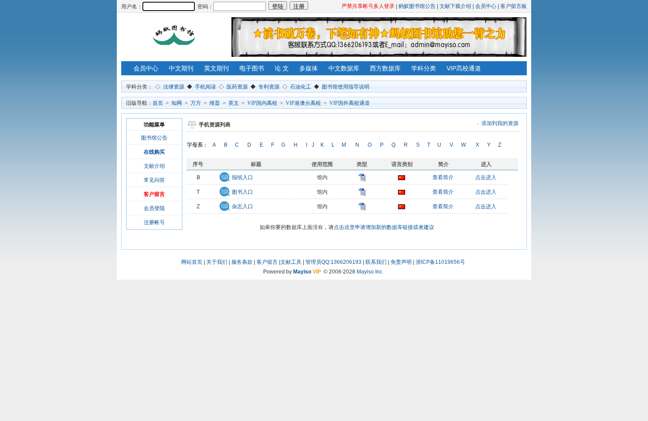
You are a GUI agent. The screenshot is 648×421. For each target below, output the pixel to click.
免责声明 (401, 262)
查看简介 (443, 177)
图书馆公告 (154, 138)
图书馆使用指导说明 (345, 87)
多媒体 (308, 68)
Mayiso (302, 272)
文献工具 (291, 262)
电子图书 (251, 68)
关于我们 (216, 262)
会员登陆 (154, 208)
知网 (176, 103)
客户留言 (267, 262)
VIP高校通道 (464, 68)
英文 (233, 103)
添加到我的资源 (499, 123)
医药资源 (237, 87)
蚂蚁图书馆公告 (417, 6)
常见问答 (154, 180)
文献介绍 (154, 166)
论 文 (282, 68)
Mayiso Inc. (370, 272)
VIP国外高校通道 (349, 103)
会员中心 (485, 6)
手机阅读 (205, 87)
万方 (195, 103)
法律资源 (173, 87)
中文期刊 (181, 68)
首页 (158, 103)
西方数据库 (385, 68)
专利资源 (268, 87)
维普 (214, 103)
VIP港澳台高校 (303, 103)
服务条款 (242, 262)
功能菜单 (154, 125)
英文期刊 (216, 68)
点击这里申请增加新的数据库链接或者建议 (384, 227)
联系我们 (376, 262)
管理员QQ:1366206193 (333, 262)
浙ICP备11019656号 (440, 262)
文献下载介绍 (455, 6)
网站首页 (191, 262)
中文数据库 (343, 68)
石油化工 (300, 87)
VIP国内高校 (262, 103)
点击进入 (485, 177)
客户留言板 (513, 6)
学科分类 (423, 68)
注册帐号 (154, 222)
